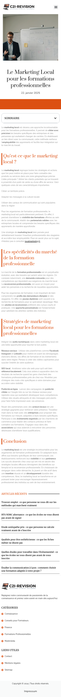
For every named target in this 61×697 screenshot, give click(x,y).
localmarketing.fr (32, 241)
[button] (55, 7)
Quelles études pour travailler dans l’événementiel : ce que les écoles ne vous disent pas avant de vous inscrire (29, 555)
